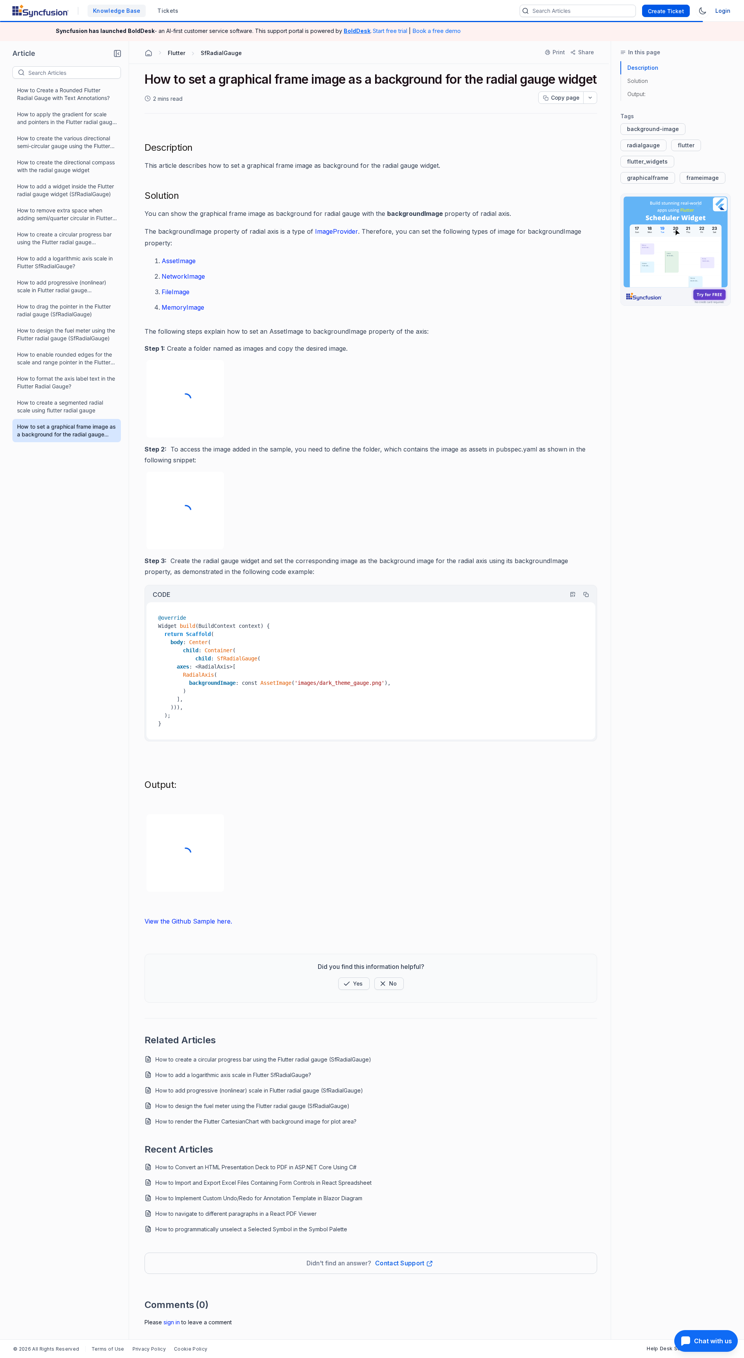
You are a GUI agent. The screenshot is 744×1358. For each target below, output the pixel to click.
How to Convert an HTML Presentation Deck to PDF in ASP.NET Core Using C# (255, 1167)
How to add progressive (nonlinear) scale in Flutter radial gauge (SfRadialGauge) (61, 286)
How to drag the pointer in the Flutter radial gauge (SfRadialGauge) (64, 310)
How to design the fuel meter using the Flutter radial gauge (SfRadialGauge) (66, 334)
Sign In (172, 1322)
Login (722, 10)
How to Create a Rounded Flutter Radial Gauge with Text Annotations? (63, 94)
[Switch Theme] (702, 10)
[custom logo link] (40, 11)
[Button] (389, 983)
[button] (117, 53)
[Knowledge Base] (675, 249)
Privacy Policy (149, 1349)
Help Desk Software (672, 1348)
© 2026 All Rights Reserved (46, 1349)
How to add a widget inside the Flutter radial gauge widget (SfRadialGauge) (65, 190)
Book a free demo (436, 30)
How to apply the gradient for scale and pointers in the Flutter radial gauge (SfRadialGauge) (66, 118)
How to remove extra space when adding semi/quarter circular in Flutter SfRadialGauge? (64, 214)
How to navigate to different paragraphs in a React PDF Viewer (236, 1213)
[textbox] (74, 72)
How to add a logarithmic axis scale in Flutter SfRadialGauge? (65, 262)
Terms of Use (107, 1349)
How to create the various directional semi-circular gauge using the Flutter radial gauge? (63, 142)
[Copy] (582, 594)
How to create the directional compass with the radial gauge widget (66, 166)
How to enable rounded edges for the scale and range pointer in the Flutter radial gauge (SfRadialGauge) (64, 358)
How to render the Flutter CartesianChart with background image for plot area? (255, 1121)
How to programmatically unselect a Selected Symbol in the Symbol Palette (251, 1229)
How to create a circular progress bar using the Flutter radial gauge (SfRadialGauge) (64, 238)
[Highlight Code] (569, 594)
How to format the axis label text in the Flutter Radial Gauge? (66, 382)
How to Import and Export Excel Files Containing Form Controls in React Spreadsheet (263, 1182)
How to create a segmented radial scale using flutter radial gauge (60, 406)
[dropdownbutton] (590, 97)
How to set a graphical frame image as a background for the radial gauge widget (66, 430)
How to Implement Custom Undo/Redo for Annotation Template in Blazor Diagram (258, 1198)
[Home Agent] (148, 53)
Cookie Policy (190, 1349)
